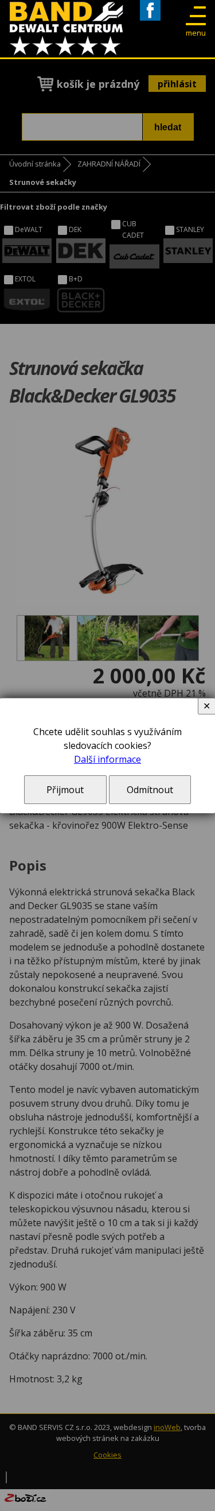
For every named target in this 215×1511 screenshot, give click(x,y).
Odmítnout (150, 789)
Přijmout (65, 789)
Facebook (150, 20)
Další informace (107, 759)
